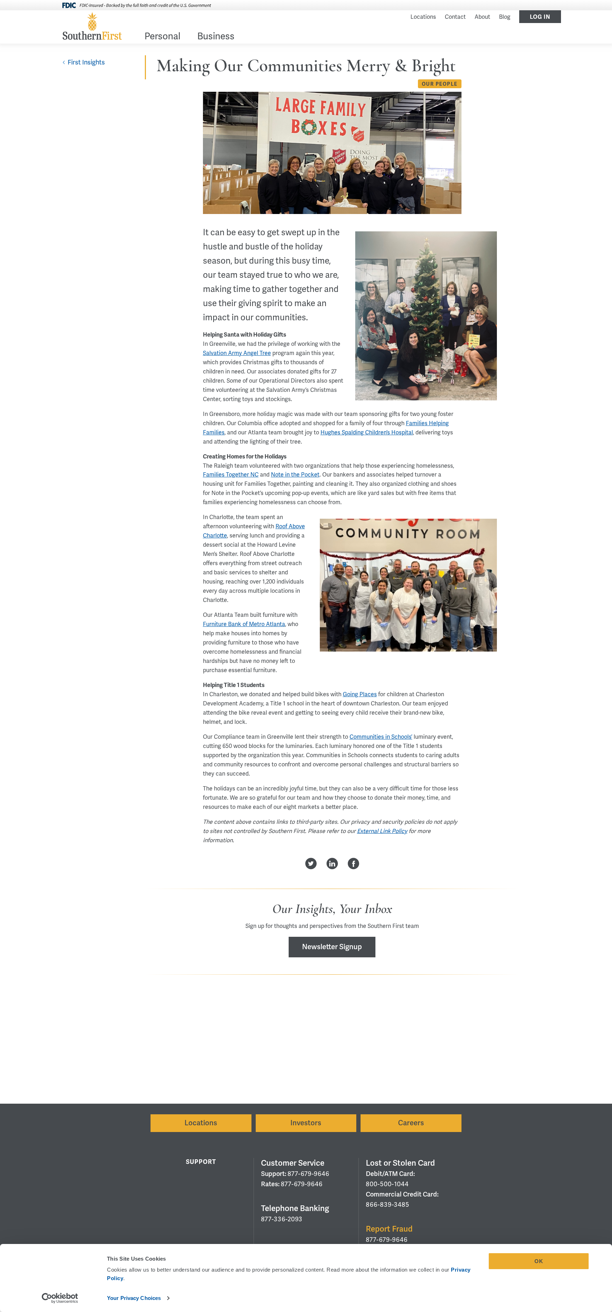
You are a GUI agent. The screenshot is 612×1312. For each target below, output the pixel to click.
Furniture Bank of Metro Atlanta (244, 624)
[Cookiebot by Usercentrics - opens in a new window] (60, 1298)
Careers (411, 1123)
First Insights (86, 62)
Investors (305, 1123)
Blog (504, 17)
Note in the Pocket (295, 474)
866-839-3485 (387, 1205)
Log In (540, 17)
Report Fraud (389, 1229)
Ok (538, 1261)
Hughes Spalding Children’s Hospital (367, 432)
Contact (455, 17)
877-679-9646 (308, 1174)
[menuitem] (162, 38)
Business (215, 37)
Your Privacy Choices (134, 1298)
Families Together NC (231, 474)
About (482, 17)
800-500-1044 (387, 1184)
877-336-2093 (281, 1219)
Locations (423, 17)
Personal (162, 37)
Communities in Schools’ (381, 737)
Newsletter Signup (332, 946)
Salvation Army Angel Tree (237, 353)
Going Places (360, 694)
